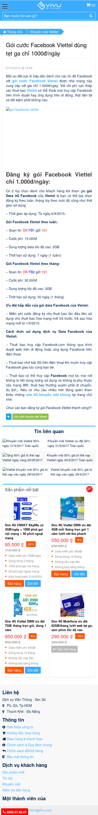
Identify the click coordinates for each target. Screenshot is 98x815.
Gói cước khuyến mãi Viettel (30, 416)
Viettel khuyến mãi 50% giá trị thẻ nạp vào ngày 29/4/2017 (71, 471)
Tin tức (7, 778)
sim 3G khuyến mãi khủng (48, 394)
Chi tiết (33, 583)
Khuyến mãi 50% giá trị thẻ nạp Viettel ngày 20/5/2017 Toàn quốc (70, 457)
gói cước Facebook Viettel (35, 80)
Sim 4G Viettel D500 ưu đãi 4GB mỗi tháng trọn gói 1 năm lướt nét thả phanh (71, 529)
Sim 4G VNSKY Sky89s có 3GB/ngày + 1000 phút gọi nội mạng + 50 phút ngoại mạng (24, 531)
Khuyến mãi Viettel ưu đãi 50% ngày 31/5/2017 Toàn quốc (69, 443)
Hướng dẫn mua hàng (23, 732)
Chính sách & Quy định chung (29, 744)
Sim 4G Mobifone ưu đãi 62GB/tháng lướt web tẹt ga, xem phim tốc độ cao (72, 625)
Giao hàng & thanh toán (25, 738)
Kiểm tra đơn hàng (16, 790)
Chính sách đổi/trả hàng (25, 750)
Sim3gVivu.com (41, 810)
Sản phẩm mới (13, 772)
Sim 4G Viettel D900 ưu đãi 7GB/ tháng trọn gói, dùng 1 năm (25, 625)
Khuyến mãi (11, 784)
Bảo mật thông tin (20, 756)
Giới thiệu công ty (20, 726)
